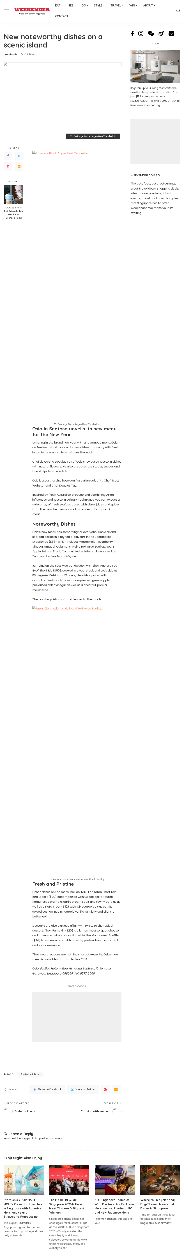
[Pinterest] (8, 166)
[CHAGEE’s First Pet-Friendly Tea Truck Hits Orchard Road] (13, 194)
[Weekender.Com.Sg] (32, 10)
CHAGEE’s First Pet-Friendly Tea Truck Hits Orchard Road (13, 212)
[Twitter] (19, 156)
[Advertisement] (76, 1017)
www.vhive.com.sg (148, 105)
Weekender (12, 54)
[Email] (19, 166)
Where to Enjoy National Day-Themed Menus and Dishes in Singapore (157, 1204)
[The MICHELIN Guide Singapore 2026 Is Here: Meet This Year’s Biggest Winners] (69, 1180)
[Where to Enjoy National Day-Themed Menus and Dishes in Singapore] (160, 1180)
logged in (28, 1138)
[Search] (178, 11)
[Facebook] (8, 156)
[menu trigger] (9, 11)
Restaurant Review (31, 1074)
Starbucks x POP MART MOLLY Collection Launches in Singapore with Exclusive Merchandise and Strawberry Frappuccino (23, 1208)
